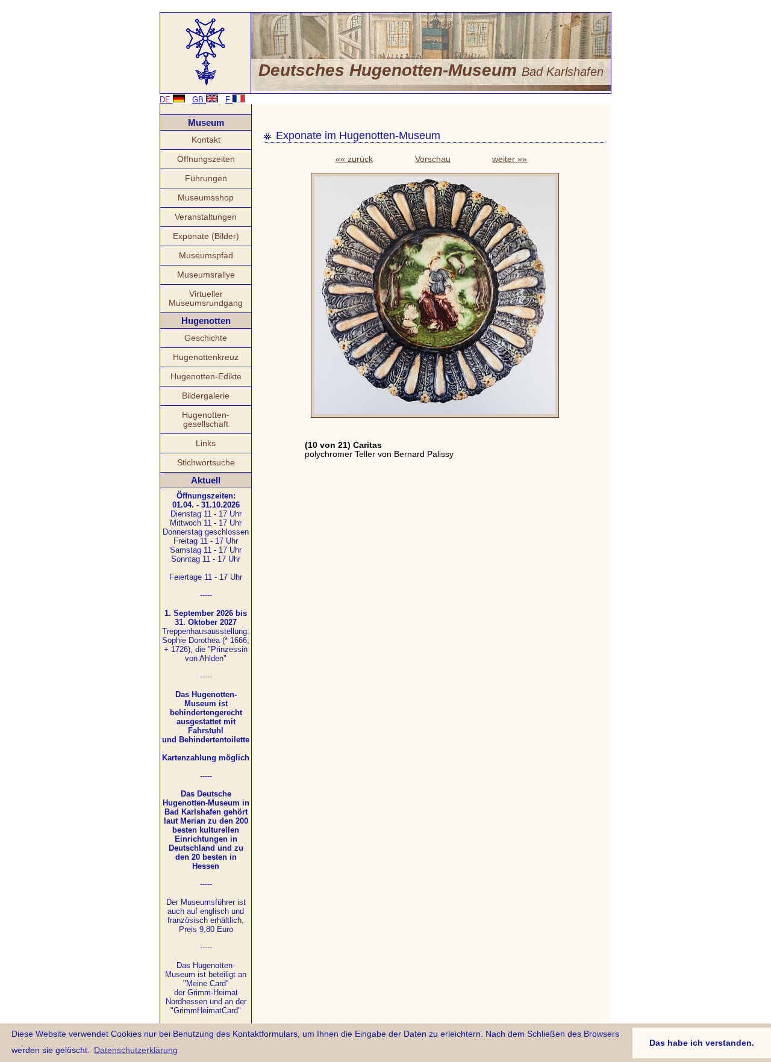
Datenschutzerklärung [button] (136, 1050)
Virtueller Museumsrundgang (206, 299)
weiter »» (509, 159)
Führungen (206, 178)
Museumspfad (206, 255)
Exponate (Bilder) (206, 236)
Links (206, 443)
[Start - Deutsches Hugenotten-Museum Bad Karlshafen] (205, 84)
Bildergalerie (205, 395)
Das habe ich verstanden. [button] (701, 1043)
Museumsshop (206, 197)
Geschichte (205, 338)
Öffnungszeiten (206, 159)
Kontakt (206, 139)
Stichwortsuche (206, 462)
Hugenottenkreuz (206, 357)
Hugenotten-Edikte (206, 376)
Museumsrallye (206, 274)
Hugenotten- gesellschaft (205, 420)
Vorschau (433, 159)
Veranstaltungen (206, 217)
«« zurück (354, 159)
